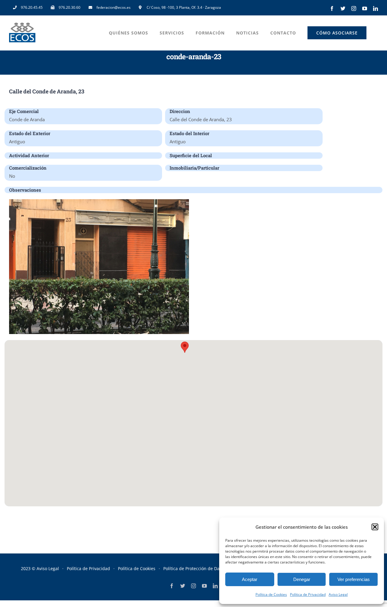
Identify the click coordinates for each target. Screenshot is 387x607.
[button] (375, 527)
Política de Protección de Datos (194, 568)
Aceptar (249, 579)
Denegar (301, 579)
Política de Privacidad (308, 594)
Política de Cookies (271, 594)
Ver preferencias (353, 579)
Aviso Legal (338, 594)
